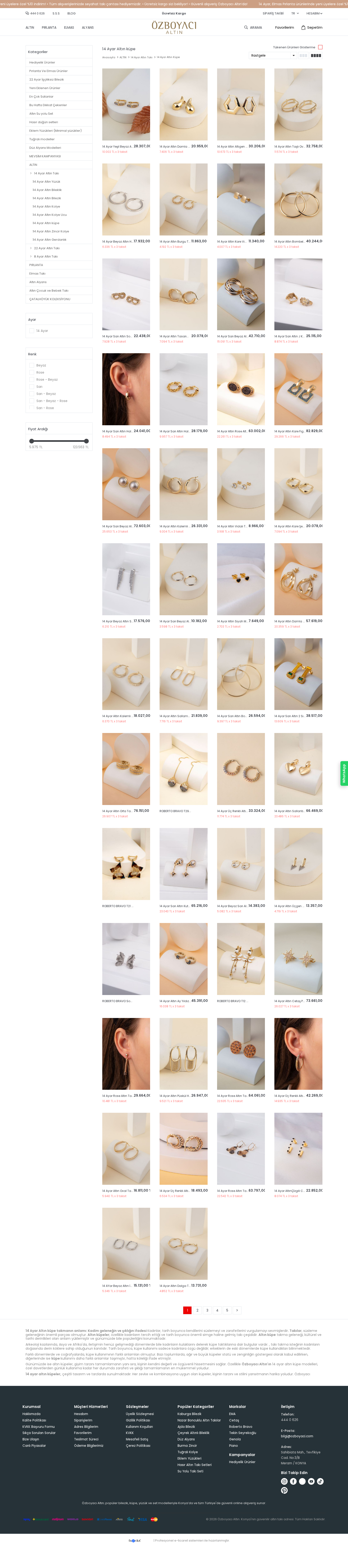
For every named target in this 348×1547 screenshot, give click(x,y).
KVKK (130, 1433)
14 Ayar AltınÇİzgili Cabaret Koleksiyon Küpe (305, 1191)
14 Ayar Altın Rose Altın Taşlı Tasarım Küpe (247, 431)
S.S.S (56, 13)
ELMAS (69, 27)
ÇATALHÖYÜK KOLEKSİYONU (49, 299)
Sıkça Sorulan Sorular (39, 1433)
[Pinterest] (284, 1490)
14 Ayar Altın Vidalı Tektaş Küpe (239, 526)
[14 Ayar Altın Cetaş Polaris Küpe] (298, 959)
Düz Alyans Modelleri (45, 147)
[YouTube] (311, 1481)
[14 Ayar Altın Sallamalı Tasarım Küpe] (184, 674)
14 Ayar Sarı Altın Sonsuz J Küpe (124, 336)
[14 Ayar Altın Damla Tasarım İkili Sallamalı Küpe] (298, 579)
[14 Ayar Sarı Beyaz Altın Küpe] (126, 484)
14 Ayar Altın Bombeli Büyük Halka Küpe (302, 242)
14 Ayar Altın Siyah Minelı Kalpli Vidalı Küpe (247, 621)
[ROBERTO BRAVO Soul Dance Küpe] (126, 959)
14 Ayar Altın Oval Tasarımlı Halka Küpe (130, 1191)
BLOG (71, 13)
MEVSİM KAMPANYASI (45, 156)
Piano (233, 1445)
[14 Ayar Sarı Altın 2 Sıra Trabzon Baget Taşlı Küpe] (298, 674)
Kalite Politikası (34, 1420)
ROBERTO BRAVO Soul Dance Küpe (126, 1001)
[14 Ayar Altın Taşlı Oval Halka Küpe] (298, 104)
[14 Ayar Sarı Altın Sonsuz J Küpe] (126, 294)
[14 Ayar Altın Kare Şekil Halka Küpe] (298, 484)
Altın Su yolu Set (41, 113)
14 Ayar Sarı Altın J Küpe (291, 336)
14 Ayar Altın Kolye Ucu (50, 215)
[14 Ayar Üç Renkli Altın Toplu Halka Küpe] (241, 769)
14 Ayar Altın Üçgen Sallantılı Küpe (298, 906)
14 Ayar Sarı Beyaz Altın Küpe (122, 526)
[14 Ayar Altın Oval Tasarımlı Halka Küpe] (126, 1149)
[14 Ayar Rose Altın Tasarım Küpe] (241, 1149)
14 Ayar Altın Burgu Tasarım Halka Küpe (188, 242)
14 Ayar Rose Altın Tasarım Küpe (240, 1191)
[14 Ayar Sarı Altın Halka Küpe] (126, 389)
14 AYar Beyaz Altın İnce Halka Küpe (127, 1286)
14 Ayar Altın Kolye (46, 206)
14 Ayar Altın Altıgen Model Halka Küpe (244, 147)
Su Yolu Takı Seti (190, 1471)
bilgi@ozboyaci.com (297, 1436)
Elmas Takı (37, 273)
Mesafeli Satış (137, 1439)
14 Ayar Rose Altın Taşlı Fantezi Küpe (242, 1096)
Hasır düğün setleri (43, 122)
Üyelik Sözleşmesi (140, 1414)
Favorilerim (284, 27)
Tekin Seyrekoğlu (242, 1433)
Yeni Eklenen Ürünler (44, 88)
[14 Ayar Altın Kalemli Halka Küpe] (184, 484)
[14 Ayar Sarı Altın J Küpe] (298, 294)
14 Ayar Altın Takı (46, 173)
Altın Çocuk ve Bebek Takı (48, 290)
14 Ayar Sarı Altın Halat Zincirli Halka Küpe (189, 431)
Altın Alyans (38, 282)
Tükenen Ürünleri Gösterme (294, 47)
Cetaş (234, 1420)
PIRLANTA (49, 27)
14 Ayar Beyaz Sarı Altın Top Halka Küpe (245, 906)
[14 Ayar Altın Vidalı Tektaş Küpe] (241, 484)
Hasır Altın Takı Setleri (195, 1465)
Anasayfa (108, 57)
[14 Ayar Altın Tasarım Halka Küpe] (184, 294)
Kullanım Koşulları (139, 1427)
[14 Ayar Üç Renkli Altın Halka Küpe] (298, 1054)
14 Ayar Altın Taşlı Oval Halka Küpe (298, 147)
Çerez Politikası (138, 1445)
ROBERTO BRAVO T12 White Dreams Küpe (245, 1001)
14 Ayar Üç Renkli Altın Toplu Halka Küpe (245, 811)
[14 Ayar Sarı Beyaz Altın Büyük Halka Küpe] (241, 294)
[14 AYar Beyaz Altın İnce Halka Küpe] (126, 1244)
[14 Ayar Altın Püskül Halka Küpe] (184, 1054)
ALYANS (88, 27)
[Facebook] (293, 1481)
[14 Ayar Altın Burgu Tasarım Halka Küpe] (184, 199)
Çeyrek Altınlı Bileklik (194, 1433)
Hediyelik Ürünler (42, 62)
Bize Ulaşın (30, 1439)
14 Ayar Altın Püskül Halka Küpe (181, 1096)
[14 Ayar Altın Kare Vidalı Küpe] (241, 199)
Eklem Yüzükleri (189, 1458)
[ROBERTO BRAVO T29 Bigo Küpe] (184, 769)
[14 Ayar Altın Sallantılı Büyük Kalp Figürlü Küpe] (298, 769)
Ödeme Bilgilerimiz (88, 1445)
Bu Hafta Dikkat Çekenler (48, 105)
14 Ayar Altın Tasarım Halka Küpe (183, 336)
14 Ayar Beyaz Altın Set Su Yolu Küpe (127, 621)
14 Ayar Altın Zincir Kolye (51, 231)
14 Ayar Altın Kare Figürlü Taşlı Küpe (299, 431)
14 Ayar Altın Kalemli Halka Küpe (182, 526)
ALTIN (30, 27)
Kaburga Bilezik (189, 1414)
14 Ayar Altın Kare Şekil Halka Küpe (298, 526)
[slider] (31, 441)
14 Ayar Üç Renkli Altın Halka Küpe (298, 1096)
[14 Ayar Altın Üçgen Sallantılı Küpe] (298, 864)
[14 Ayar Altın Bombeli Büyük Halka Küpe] (298, 199)
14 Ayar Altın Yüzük (46, 181)
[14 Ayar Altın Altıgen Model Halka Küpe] (241, 104)
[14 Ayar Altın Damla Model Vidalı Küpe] (184, 104)
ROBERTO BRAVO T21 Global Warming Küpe (132, 906)
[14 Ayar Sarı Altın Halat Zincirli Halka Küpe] (184, 389)
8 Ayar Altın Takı (46, 256)
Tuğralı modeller (42, 139)
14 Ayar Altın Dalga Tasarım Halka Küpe (188, 1286)
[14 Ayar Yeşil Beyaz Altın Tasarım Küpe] (126, 104)
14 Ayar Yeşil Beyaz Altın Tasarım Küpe (129, 147)
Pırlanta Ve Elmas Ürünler (48, 71)
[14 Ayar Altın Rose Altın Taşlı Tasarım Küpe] (241, 389)
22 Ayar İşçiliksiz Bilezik (46, 79)
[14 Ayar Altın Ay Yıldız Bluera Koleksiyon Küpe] (184, 959)
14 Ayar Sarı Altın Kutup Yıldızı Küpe (184, 906)
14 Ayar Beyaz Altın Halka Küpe (124, 242)
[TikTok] (320, 1481)
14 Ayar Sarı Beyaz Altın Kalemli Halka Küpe (190, 621)
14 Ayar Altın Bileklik (47, 190)
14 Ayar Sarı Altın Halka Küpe (122, 431)
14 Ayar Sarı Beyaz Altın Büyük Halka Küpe (246, 336)
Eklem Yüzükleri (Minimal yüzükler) (55, 130)
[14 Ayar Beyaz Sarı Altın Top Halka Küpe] (241, 864)
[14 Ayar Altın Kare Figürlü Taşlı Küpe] (298, 389)
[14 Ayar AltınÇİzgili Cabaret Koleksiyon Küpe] (298, 1149)
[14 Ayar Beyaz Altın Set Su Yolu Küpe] (126, 579)
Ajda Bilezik (186, 1427)
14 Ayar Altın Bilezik (47, 198)
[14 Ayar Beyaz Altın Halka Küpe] (126, 199)
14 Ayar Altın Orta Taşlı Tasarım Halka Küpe (132, 811)
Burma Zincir (187, 1445)
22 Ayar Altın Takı (47, 248)
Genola (235, 1439)
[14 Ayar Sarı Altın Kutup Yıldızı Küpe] (184, 864)
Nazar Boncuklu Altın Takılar (199, 1420)
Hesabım (81, 1414)
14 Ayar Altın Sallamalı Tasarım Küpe (186, 716)
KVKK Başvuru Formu (38, 1427)
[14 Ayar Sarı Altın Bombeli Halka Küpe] (241, 674)
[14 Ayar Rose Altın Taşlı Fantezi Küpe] (241, 1054)
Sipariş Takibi (273, 13)
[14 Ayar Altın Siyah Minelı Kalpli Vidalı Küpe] (241, 579)
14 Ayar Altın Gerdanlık (50, 239)
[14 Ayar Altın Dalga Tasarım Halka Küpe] (184, 1244)
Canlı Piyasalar (34, 1445)
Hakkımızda (31, 1414)
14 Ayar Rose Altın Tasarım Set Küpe (127, 1096)
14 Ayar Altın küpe (46, 223)
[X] (302, 1481)
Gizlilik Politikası (138, 1420)
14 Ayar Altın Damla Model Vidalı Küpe (187, 147)
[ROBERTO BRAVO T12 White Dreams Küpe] (241, 959)
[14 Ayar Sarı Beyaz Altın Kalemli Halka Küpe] (184, 579)
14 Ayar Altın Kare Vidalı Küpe (237, 242)
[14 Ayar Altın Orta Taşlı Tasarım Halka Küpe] (126, 769)
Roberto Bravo (240, 1427)
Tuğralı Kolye (188, 1452)
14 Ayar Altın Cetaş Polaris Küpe (296, 1001)
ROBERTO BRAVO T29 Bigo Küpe (182, 811)
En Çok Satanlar (41, 96)
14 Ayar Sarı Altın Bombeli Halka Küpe (243, 716)
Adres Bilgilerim (86, 1427)
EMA (232, 1414)
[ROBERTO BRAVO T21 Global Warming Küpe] (126, 864)
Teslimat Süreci (86, 1439)
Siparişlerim (83, 1420)
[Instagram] (284, 1481)
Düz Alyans (186, 1439)
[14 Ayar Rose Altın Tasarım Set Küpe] (126, 1054)
